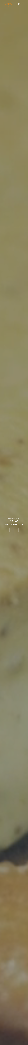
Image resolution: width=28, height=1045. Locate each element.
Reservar (14, 530)
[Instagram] (23, 4)
